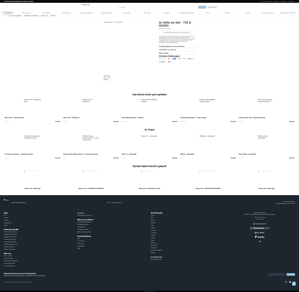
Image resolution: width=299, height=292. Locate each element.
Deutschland (154, 245)
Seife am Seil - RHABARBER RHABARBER (91, 188)
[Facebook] (290, 282)
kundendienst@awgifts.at (18, 202)
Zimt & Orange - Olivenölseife (247, 154)
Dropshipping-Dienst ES (10, 241)
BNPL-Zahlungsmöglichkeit (84, 232)
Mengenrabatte (81, 227)
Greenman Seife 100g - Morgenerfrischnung (252, 117)
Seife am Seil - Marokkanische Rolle (149, 188)
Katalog (6, 225)
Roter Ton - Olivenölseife (129, 154)
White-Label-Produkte (156, 259)
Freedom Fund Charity (9, 249)
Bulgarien (153, 252)
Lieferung (6, 220)
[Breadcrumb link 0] (5, 15)
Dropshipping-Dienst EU (10, 239)
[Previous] (290, 15)
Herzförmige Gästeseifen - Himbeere (132, 117)
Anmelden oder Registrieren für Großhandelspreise (177, 32)
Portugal (153, 237)
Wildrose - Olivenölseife (187, 154)
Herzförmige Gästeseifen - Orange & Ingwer (193, 117)
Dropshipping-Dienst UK (10, 236)
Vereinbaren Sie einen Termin (84, 215)
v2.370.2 (153, 291)
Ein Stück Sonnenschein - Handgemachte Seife (19, 154)
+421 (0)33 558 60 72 (289, 201)
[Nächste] (293, 15)
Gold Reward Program (83, 229)
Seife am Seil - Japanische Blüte (14, 117)
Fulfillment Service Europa (10, 244)
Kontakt (6, 217)
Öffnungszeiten (8, 222)
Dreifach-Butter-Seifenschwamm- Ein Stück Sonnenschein (80, 154)
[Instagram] (286, 282)
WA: (115, 202)
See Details (57, 121)
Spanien (153, 220)
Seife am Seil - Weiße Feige (32, 188)
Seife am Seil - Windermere (71, 117)
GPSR (78, 248)
